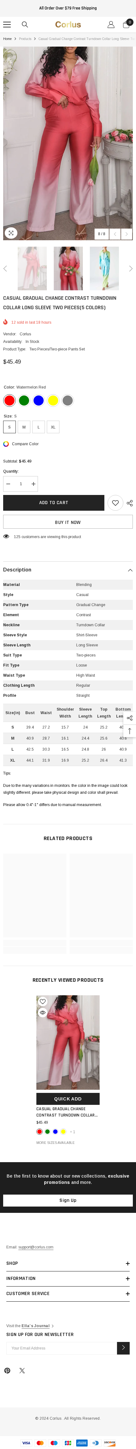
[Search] (25, 24)
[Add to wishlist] (115, 503)
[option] (68, 143)
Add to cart (54, 502)
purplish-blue (55, 1131)
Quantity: (11, 471)
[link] (34, 943)
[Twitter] (22, 1371)
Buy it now (68, 522)
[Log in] (111, 24)
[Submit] (123, 1348)
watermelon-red (39, 1131)
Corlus (25, 334)
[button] (115, 234)
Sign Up (67, 1200)
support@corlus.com (35, 1247)
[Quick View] (42, 1012)
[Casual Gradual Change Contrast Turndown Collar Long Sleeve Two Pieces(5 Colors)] (68, 1042)
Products (25, 39)
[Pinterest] (7, 1371)
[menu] (7, 24)
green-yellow (63, 1131)
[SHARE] (128, 503)
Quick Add (68, 1098)
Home (7, 39)
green (47, 1131)
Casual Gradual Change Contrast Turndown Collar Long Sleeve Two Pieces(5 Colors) (65, 1112)
